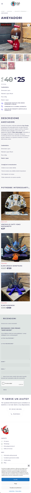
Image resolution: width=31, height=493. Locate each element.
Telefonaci (16, 414)
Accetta (15, 479)
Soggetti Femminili (21, 11)
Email (3, 369)
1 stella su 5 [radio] (1, 341)
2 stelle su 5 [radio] (2, 341)
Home (3, 11)
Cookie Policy (12, 491)
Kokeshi (9, 11)
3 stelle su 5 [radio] (4, 341)
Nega (15, 483)
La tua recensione (7, 343)
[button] (28, 465)
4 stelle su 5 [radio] (5, 341)
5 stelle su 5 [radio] (6, 341)
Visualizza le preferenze (15, 487)
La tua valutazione (7, 338)
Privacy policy (18, 491)
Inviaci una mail (16, 409)
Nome (3, 361)
